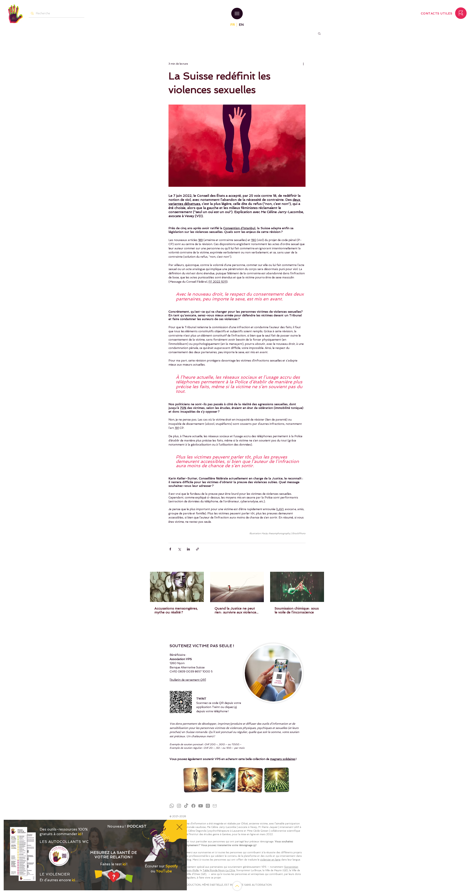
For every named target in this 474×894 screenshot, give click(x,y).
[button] (179, 827)
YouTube (164, 871)
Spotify (172, 866)
